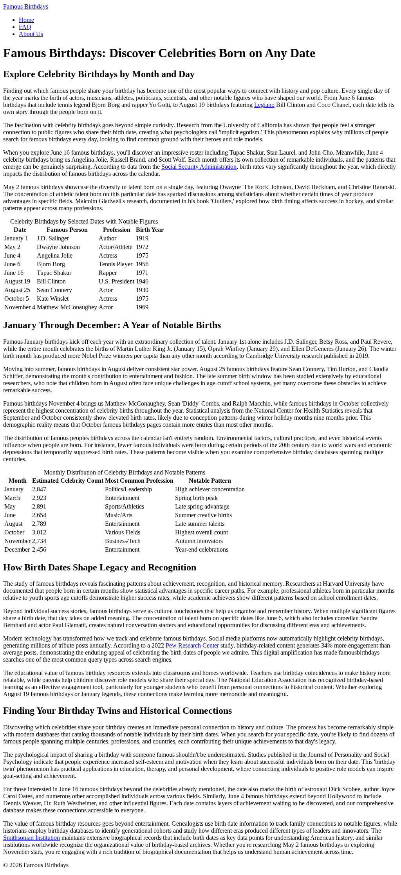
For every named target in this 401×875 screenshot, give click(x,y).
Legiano (264, 104)
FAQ (25, 26)
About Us (31, 34)
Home (26, 19)
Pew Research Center (192, 645)
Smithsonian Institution (31, 837)
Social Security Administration (199, 166)
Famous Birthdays (25, 6)
